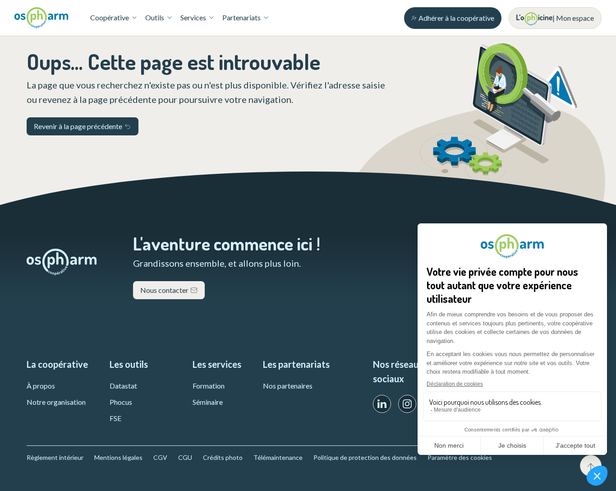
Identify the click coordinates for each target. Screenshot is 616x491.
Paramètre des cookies (460, 457)
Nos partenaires (288, 385)
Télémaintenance (278, 457)
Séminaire (208, 402)
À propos (41, 385)
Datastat (123, 385)
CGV (160, 457)
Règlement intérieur (55, 457)
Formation (209, 385)
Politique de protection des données (365, 457)
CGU (185, 457)
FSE (115, 418)
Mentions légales (118, 457)
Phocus (121, 402)
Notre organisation (56, 402)
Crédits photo (223, 457)
